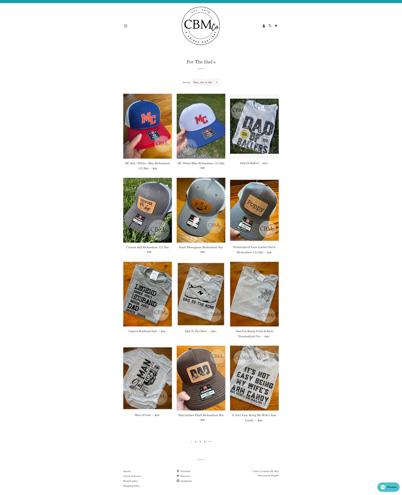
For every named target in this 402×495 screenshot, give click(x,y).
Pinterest (185, 476)
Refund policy (130, 480)
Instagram (186, 480)
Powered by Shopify (268, 475)
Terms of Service (132, 476)
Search (127, 471)
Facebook (185, 471)
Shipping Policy (131, 485)
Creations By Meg (269, 471)
